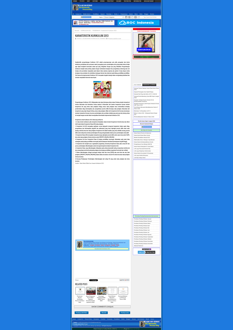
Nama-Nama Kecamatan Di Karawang (143, 153)
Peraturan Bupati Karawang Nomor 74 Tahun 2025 (79, 299)
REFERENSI (102, 1)
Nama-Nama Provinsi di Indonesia (142, 133)
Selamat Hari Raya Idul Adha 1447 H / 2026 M (145, 94)
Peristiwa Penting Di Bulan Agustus (142, 234)
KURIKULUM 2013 (95, 38)
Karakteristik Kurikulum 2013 (91, 35)
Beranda (104, 312)
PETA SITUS (82, 1)
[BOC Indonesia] (138, 25)
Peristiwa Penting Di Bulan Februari (143, 221)
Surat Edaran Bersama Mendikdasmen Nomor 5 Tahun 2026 (112, 299)
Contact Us (78, 14)
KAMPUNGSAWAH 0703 (84, 322)
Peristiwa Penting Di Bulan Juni (142, 230)
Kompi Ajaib (120, 328)
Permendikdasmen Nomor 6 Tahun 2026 (122, 297)
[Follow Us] (132, 17)
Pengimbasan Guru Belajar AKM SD (143, 144)
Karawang (109, 319)
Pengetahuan (124, 14)
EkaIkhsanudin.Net (96, 322)
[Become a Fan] (135, 17)
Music (136, 14)
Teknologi (108, 14)
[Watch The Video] (126, 17)
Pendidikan (96, 14)
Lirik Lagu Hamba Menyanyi (141, 155)
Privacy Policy (88, 319)
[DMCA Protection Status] (146, 253)
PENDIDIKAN (102, 38)
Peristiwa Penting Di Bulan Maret (142, 223)
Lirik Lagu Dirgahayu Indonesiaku (142, 151)
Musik (147, 319)
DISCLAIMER (118, 1)
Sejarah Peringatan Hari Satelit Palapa (143, 92)
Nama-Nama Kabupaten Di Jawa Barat (143, 146)
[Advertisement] (127, 7)
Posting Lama (125, 312)
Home (74, 319)
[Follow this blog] (86, 17)
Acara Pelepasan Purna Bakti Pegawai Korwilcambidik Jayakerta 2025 (90, 299)
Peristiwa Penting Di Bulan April (142, 225)
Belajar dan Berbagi (135, 328)
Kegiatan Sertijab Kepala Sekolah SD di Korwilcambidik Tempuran (144, 100)
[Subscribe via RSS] (139, 17)
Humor (131, 14)
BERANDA (75, 1)
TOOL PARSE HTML (127, 1)
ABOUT (88, 1)
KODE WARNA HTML (137, 1)
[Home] (73, 14)
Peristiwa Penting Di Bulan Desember (143, 243)
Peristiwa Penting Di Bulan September (143, 237)
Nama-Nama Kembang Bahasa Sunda (143, 142)
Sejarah (102, 14)
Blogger (146, 14)
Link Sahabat (141, 319)
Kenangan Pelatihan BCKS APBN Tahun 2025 (101, 298)
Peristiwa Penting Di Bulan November (143, 241)
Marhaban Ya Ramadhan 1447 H (142, 111)
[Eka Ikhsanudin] (149, 326)
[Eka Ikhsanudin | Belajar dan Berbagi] (82, 9)
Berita (116, 14)
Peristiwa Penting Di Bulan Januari (142, 219)
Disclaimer (96, 319)
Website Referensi (138, 245)
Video (141, 14)
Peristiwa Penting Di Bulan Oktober (142, 239)
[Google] (129, 17)
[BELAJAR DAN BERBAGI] (146, 249)
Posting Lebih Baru (81, 312)
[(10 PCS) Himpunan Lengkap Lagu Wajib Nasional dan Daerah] (94, 25)
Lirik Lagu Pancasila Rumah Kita (142, 148)
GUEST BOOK (95, 1)
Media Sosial (86, 14)
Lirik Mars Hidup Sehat (139, 157)
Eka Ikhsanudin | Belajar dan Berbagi (91, 325)
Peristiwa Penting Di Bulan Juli (141, 232)
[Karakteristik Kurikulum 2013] (102, 98)
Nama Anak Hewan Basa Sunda (142, 135)
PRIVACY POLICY (110, 1)
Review (152, 14)
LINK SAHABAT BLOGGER (148, 1)
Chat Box (103, 319)
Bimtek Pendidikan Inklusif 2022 (142, 137)
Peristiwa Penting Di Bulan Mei (141, 228)
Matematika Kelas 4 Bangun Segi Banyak (144, 139)
